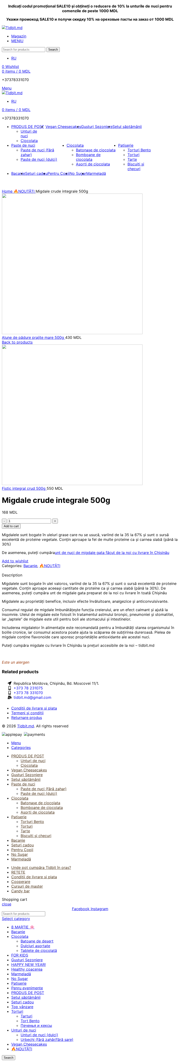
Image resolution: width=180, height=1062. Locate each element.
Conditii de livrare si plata (34, 708)
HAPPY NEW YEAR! (28, 964)
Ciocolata (29, 140)
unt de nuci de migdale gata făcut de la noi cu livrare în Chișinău (112, 552)
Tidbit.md (25, 726)
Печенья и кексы (36, 1025)
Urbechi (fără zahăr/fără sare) (47, 1039)
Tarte (132, 159)
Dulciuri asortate (35, 945)
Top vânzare (22, 1006)
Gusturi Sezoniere (27, 959)
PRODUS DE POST (27, 992)
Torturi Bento (139, 150)
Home (8, 191)
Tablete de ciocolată (39, 950)
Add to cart (11, 526)
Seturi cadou (22, 1002)
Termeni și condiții (27, 712)
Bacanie (30, 565)
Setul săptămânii (26, 997)
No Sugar (19, 978)
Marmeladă (21, 974)
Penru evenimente (27, 988)
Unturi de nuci (33, 760)
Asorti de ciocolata (93, 164)
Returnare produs (26, 717)
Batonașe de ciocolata (96, 150)
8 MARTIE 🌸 (22, 927)
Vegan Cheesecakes (29, 1044)
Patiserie (18, 983)
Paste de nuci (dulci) (39, 159)
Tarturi (26, 1016)
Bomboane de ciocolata (88, 157)
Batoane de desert (37, 941)
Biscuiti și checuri (136, 166)
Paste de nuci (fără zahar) (44, 788)
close (6, 904)
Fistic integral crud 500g (24, 488)
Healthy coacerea (26, 969)
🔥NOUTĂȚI (25, 191)
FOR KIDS (19, 955)
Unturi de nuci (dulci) (39, 1034)
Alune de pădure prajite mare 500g (33, 337)
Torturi (133, 154)
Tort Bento (30, 1020)
